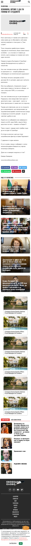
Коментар (15, 499)
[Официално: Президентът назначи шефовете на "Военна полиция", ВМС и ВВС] (15, 245)
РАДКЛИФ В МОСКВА (20, 464)
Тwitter (24, 167)
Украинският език (20, 451)
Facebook (6, 167)
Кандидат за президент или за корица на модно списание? (21, 440)
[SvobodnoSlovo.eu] (15, 484)
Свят (15, 501)
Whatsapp (7, 171)
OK (21, 543)
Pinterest (17, 171)
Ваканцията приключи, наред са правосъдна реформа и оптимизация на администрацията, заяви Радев (15, 190)
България (15, 496)
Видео (15, 516)
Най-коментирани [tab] (16, 420)
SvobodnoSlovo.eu (7, 34)
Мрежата (15, 510)
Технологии (15, 514)
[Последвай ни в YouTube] (17, 489)
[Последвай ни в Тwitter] (21, 489)
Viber (15, 167)
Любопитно (15, 512)
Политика (4, 6)
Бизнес (15, 505)
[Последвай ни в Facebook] (10, 489)
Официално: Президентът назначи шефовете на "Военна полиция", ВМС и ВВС (14, 249)
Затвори (12, 543)
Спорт (15, 508)
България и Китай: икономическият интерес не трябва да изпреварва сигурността (13, 209)
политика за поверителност (19, 540)
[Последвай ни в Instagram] (13, 489)
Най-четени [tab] (5, 420)
